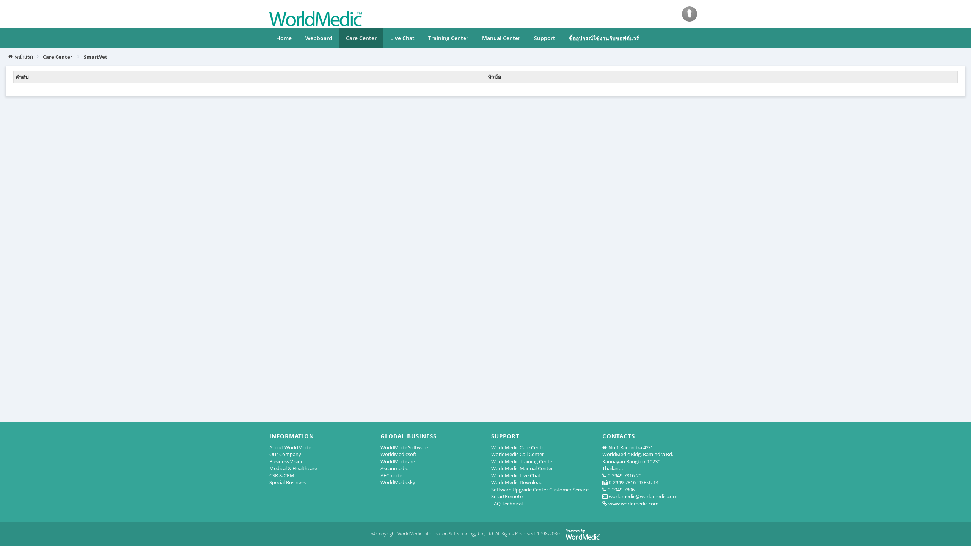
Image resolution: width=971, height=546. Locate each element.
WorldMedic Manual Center (522, 468)
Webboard (318, 38)
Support (544, 38)
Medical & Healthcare (293, 468)
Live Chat (402, 38)
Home (284, 38)
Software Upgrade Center (519, 489)
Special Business (287, 482)
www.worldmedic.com (633, 503)
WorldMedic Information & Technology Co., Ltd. (445, 533)
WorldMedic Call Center (517, 454)
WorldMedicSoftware (404, 447)
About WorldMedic (290, 447)
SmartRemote (507, 496)
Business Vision (286, 461)
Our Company (285, 454)
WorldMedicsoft (398, 454)
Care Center (361, 38)
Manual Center (501, 38)
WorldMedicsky (397, 482)
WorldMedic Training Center (522, 461)
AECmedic (391, 475)
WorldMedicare (397, 461)
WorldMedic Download (517, 482)
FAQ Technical (507, 503)
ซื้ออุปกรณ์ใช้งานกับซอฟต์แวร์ (604, 38)
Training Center (448, 38)
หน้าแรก (24, 56)
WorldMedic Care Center (518, 447)
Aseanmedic (394, 468)
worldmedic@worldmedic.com (643, 496)
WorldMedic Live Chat (515, 475)
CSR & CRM (281, 475)
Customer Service (569, 489)
